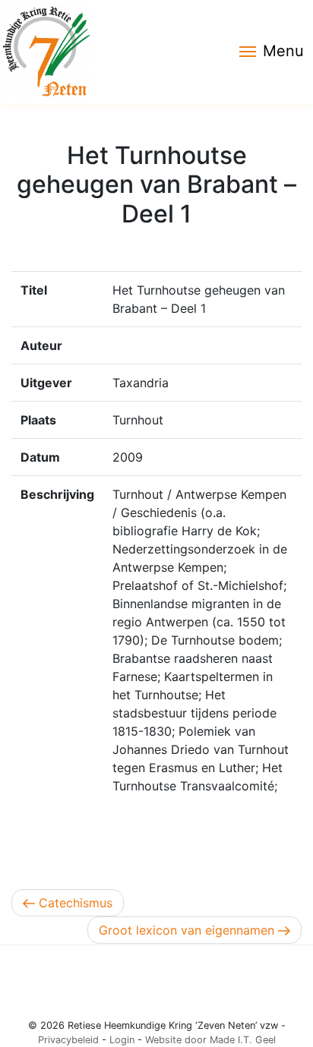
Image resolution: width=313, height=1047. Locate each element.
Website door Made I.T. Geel (210, 1039)
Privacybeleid (68, 1039)
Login (121, 1039)
